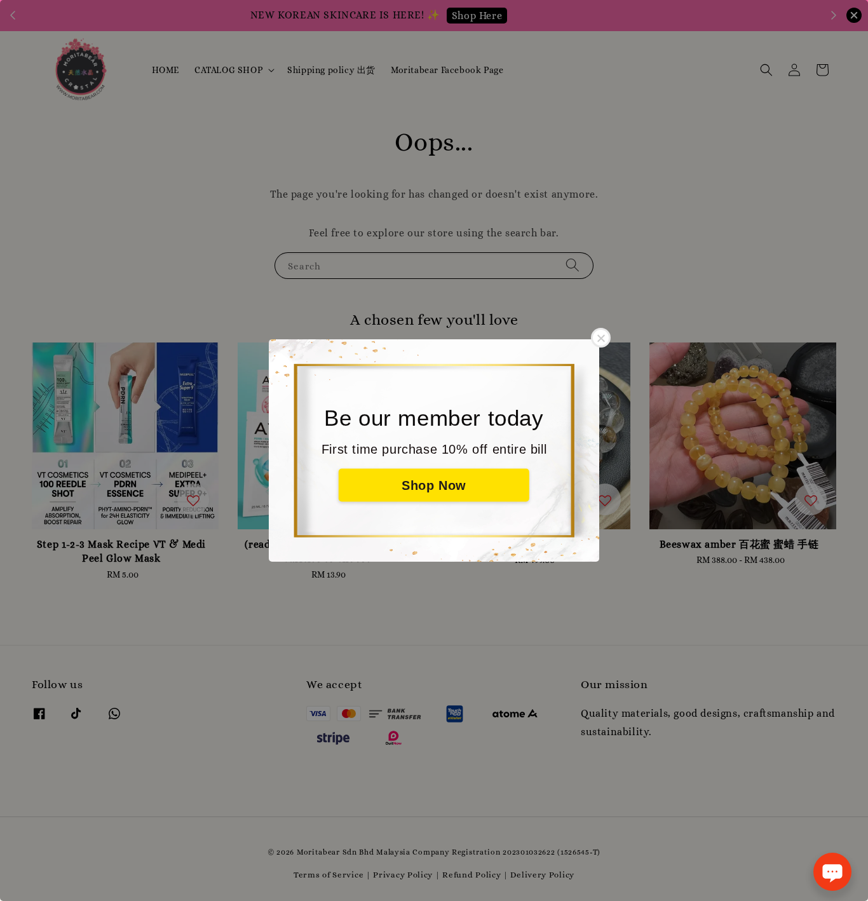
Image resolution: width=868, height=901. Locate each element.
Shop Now (434, 485)
